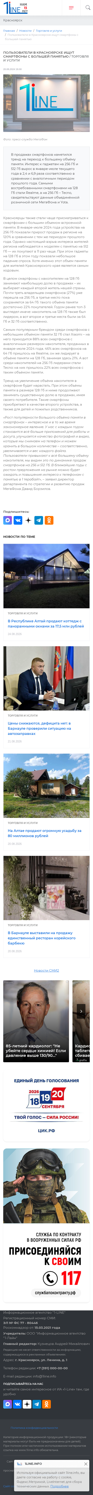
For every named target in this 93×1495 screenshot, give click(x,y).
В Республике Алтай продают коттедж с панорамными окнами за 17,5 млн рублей (46, 623)
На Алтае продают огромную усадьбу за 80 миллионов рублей (45, 833)
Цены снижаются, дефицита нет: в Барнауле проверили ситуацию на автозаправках (39, 728)
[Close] (85, 1464)
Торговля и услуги (23, 613)
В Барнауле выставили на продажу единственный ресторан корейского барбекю (41, 938)
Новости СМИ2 (46, 971)
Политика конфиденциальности (34, 1427)
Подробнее (59, 1486)
